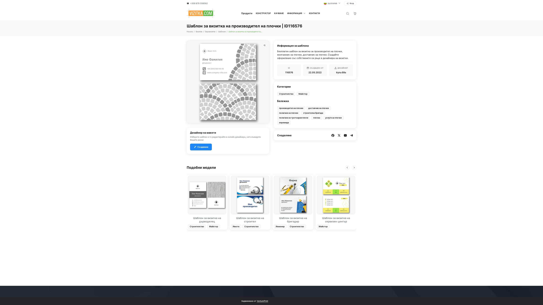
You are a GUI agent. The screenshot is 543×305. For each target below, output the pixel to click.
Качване (279, 13)
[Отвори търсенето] (347, 13)
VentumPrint (262, 301)
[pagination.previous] (347, 167)
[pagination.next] (354, 167)
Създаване (202, 147)
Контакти (314, 13)
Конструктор (263, 13)
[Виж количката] (355, 13)
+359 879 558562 (199, 3)
